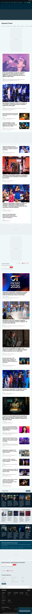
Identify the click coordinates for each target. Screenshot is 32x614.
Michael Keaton (14, 26)
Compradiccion (3, 603)
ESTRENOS (6, 2)
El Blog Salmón (9, 601)
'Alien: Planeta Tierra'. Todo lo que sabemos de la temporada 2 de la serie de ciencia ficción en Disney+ (10, 518)
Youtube (29, 2)
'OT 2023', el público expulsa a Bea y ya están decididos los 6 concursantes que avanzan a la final (10, 470)
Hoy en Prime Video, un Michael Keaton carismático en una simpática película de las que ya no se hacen (4, 534)
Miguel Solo (5, 130)
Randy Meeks (5, 81)
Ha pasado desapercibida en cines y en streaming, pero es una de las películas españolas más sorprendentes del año (16, 503)
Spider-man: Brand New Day (15, 581)
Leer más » (18, 80)
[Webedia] (30, 0)
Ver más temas (4, 583)
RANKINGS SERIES (20, 2)
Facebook (26, 2)
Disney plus (23, 577)
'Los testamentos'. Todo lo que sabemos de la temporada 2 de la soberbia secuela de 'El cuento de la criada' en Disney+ (21, 519)
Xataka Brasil (3, 609)
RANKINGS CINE (15, 2)
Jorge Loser (5, 447)
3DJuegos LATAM (9, 608)
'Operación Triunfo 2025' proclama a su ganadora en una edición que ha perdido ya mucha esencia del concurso (14, 176)
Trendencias (3, 601)
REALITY (9, 2)
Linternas (23, 581)
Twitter (30, 2)
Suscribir (11, 267)
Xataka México (3, 608)
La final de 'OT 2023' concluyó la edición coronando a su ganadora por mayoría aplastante (9, 460)
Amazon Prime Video (14, 577)
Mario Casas (18, 26)
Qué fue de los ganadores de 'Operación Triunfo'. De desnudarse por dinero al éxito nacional (14, 389)
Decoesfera (3, 602)
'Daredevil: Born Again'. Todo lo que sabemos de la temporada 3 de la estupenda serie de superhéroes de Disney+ (27, 519)
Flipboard (27, 2)
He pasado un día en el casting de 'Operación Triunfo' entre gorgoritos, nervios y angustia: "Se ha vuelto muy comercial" (14, 322)
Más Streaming (28, 525)
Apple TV (3, 580)
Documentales (4, 421)
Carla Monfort (6, 366)
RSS (26, 263)
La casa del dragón (4, 581)
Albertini (5, 221)
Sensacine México (15, 608)
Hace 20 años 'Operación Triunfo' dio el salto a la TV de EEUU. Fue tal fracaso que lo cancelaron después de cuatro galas (14, 104)
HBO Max (23, 580)
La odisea (13, 580)
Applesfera (3, 596)
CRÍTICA (3, 2)
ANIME (12, 2)
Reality (3, 78)
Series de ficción (4, 577)
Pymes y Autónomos (10, 602)
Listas (3, 392)
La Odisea (8, 26)
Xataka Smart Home (4, 597)
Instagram (25, 2)
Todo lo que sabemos (5, 296)
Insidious (27, 26)
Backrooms (22, 26)
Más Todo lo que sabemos (26, 509)
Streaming (3, 525)
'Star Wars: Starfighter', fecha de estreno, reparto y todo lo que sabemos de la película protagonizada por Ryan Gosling (4, 519)
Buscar (29, 587)
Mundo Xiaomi (3, 598)
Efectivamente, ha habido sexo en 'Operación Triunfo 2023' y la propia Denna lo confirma (9, 451)
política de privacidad (10, 566)
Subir (28, 590)
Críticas (3, 494)
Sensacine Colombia (16, 609)
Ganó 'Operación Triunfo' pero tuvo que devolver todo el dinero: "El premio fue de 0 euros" (10, 114)
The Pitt (11, 26)
